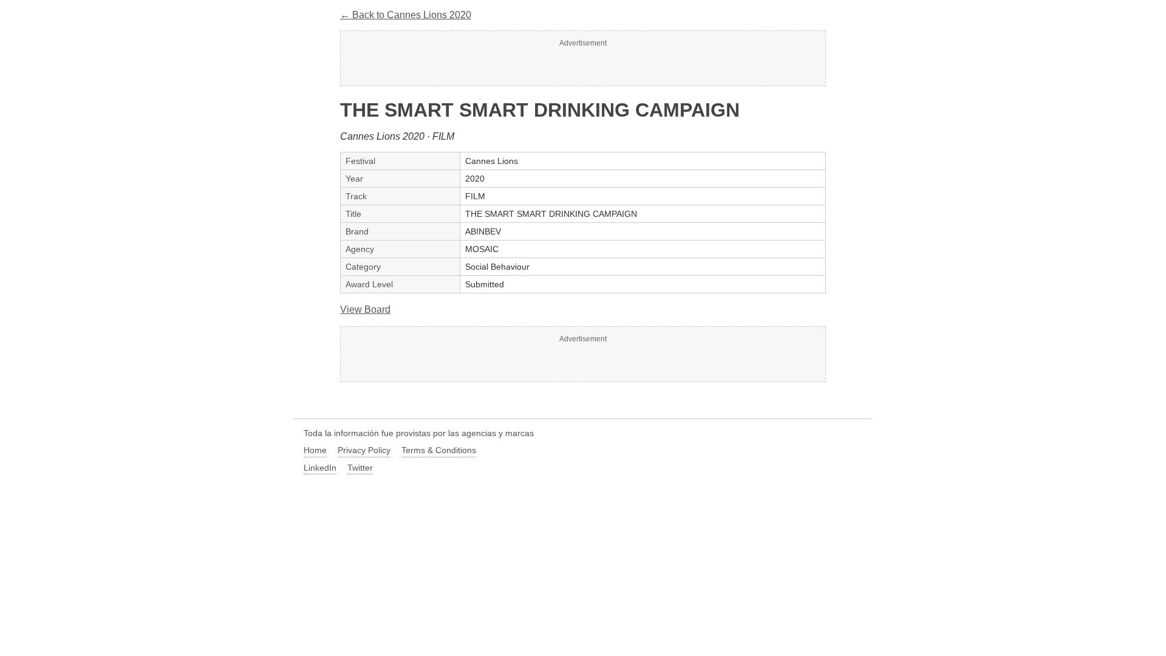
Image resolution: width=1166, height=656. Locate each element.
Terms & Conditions (438, 450)
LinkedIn (320, 468)
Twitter (360, 468)
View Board (365, 309)
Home (315, 450)
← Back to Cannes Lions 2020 (405, 15)
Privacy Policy (364, 450)
